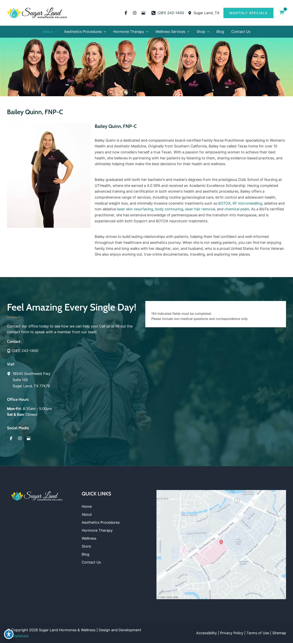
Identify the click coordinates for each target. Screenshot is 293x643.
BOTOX (224, 203)
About (87, 514)
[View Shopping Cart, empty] (281, 13)
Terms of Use (258, 633)
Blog (85, 554)
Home (87, 506)
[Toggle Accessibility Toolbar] (9, 634)
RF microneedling (247, 203)
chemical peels (236, 209)
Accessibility (206, 633)
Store (86, 546)
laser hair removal (200, 209)
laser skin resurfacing (135, 209)
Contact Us (91, 562)
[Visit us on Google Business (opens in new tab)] (143, 13)
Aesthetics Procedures (101, 522)
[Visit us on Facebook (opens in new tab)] (126, 13)
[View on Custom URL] (221, 544)
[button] (248, 13)
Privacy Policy (231, 633)
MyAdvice (20, 636)
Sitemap (279, 633)
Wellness (89, 538)
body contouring (169, 209)
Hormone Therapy (97, 530)
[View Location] (191, 13)
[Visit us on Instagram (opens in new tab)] (135, 13)
